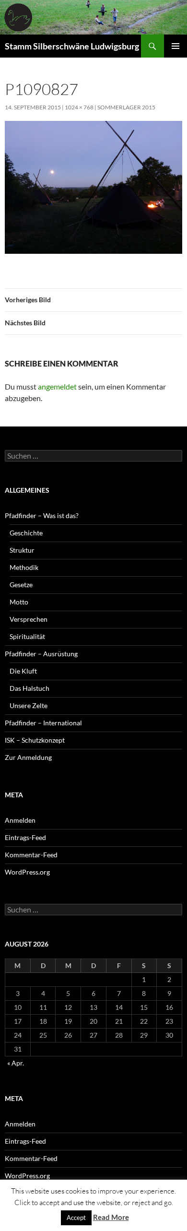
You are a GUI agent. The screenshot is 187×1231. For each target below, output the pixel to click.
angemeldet (57, 386)
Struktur (22, 550)
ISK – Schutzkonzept (35, 740)
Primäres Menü (175, 46)
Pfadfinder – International (43, 723)
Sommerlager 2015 (126, 107)
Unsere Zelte (28, 705)
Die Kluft (23, 671)
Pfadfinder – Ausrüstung (41, 654)
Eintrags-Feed (25, 837)
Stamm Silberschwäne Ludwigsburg (72, 46)
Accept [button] (76, 1217)
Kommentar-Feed (31, 855)
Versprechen (28, 619)
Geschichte (26, 533)
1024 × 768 (79, 107)
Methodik (24, 567)
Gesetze (21, 584)
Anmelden (20, 820)
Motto (19, 602)
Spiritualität (27, 636)
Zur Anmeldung (28, 757)
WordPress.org (27, 872)
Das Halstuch (29, 688)
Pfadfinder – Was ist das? (42, 515)
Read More (111, 1217)
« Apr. (15, 1063)
